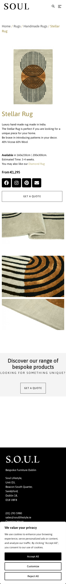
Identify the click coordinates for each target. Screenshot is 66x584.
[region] (33, 553)
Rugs (17, 26)
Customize (33, 566)
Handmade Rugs (35, 26)
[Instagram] (16, 182)
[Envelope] (36, 182)
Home (6, 26)
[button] (53, 6)
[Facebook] (6, 182)
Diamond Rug (36, 163)
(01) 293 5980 (14, 513)
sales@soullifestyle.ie (18, 517)
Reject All (33, 576)
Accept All (33, 556)
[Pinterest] (26, 182)
